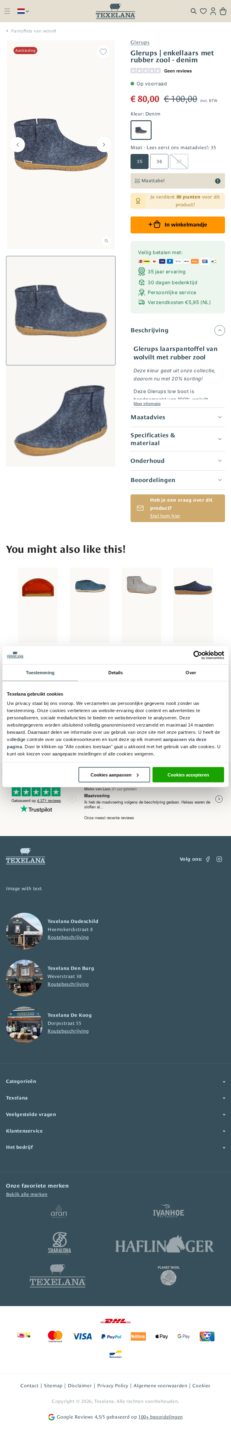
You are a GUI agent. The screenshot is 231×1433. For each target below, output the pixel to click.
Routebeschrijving (68, 937)
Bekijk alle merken (27, 1194)
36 (159, 161)
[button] (7, 11)
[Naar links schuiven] (17, 144)
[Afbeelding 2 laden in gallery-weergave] (61, 420)
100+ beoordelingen (160, 1417)
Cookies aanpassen (111, 774)
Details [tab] (115, 672)
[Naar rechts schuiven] (104, 144)
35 (139, 161)
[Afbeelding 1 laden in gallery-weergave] (61, 310)
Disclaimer (80, 1385)
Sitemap (53, 1385)
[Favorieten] (203, 11)
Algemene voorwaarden (160, 1385)
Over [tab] (191, 672)
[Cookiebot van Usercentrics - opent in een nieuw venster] (197, 655)
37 (179, 161)
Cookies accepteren (188, 774)
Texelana (104, 1401)
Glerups (140, 42)
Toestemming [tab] (40, 672)
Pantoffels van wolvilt (34, 30)
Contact (29, 1385)
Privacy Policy (112, 1385)
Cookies (201, 1385)
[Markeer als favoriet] (103, 51)
